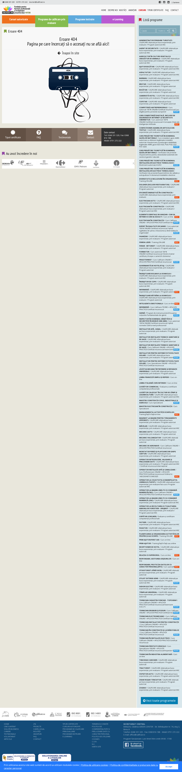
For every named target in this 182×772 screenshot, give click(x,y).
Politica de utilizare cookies (94, 765)
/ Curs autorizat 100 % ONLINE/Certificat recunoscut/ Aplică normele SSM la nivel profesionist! (159, 322)
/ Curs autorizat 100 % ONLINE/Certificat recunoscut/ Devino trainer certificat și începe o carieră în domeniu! (157, 254)
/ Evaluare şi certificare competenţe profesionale (158, 388)
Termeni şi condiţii (100, 724)
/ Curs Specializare (159, 401)
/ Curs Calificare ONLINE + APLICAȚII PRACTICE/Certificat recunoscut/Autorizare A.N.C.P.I (159, 603)
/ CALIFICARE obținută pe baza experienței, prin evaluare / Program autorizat (157, 85)
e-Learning (118, 19)
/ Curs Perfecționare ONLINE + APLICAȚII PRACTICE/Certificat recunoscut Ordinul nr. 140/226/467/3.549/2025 (159, 473)
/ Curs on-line (159, 215)
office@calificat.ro (137, 734)
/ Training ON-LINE (159, 180)
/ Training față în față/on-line (159, 413)
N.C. (93, 744)
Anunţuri (132, 10)
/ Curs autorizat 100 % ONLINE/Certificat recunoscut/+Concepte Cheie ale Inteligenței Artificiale (159, 119)
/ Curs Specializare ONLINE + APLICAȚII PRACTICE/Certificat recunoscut (159, 363)
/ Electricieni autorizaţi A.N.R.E (159, 162)
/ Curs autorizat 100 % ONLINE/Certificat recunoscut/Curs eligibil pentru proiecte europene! (159, 109)
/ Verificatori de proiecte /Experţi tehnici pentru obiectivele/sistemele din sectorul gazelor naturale (158, 153)
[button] (22, 768)
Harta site (96, 746)
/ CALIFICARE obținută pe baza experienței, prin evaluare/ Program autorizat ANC (159, 500)
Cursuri (142, 10)
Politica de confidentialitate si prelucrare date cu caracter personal (101, 730)
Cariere (7, 731)
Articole (8, 739)
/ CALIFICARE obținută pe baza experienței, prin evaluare (159, 195)
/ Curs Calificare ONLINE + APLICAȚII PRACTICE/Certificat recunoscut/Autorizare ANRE (159, 347)
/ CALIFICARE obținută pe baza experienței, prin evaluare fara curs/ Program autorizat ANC (159, 483)
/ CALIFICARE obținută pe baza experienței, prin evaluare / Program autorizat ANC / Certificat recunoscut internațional (159, 462)
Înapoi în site (70, 53)
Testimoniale (10, 734)
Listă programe (152, 19)
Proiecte (37, 726)
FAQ (167, 10)
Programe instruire (84, 19)
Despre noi (113, 10)
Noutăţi (122, 10)
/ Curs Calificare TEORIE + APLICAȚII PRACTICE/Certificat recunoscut (159, 308)
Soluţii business (11, 729)
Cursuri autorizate (18, 19)
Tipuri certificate (155, 10)
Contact (175, 10)
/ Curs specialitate (159, 566)
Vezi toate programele (160, 700)
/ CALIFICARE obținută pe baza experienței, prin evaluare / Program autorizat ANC (157, 42)
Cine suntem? (10, 726)
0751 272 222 (22, 2)
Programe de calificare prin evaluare (51, 21)
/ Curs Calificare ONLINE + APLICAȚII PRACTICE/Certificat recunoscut (159, 221)
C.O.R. (94, 741)
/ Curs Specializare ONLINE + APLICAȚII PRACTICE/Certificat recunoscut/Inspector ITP (159, 648)
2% (34, 724)
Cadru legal (39, 729)
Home (103, 10)
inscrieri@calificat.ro (37, 2)
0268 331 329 (9, 2)
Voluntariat (9, 736)
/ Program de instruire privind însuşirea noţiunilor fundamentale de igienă (159, 314)
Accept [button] (168, 766)
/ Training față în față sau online (157, 543)
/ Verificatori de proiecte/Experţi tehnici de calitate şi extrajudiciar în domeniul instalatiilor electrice (159, 172)
